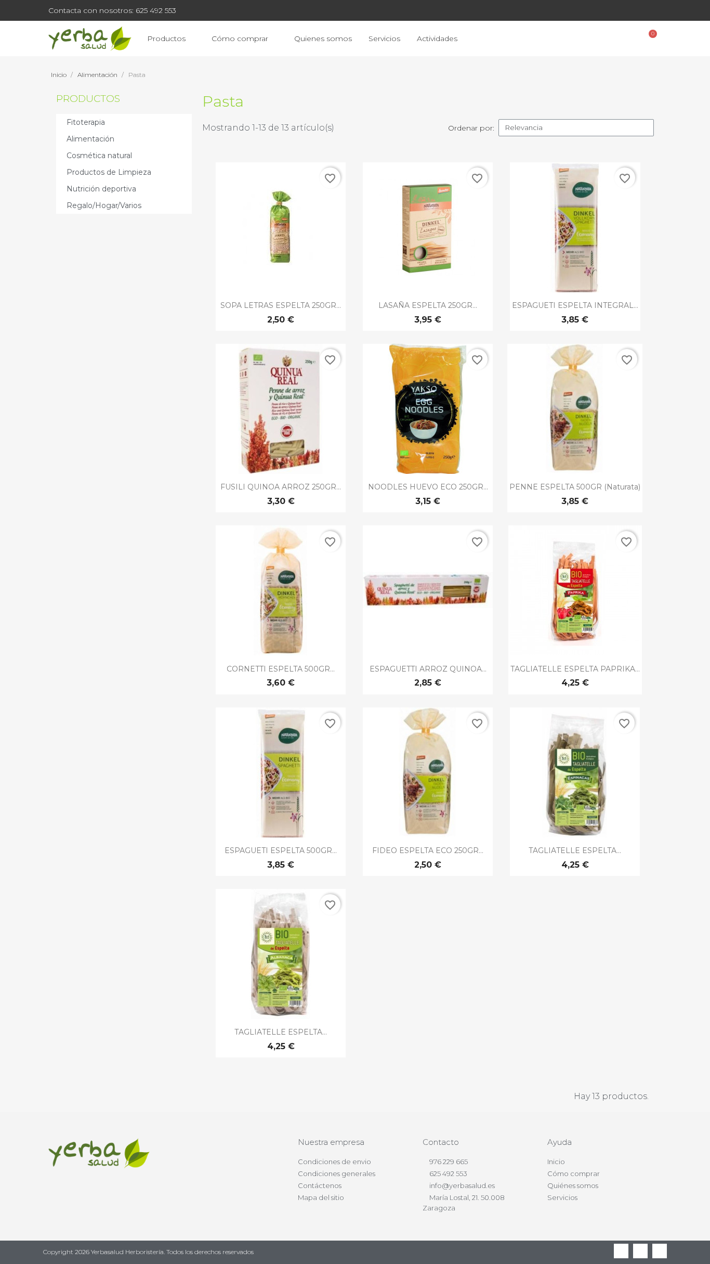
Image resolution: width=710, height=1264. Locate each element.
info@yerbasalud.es (462, 1185)
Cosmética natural (99, 155)
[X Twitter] (640, 1251)
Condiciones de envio (334, 1161)
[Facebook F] (621, 1251)
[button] (594, 39)
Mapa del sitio (321, 1197)
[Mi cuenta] (622, 38)
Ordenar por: (471, 128)
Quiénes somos (572, 1185)
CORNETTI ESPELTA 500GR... (281, 669)
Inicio (556, 1161)
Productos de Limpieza (109, 172)
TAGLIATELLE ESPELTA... (575, 850)
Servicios (384, 38)
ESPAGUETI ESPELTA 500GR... (281, 850)
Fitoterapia (86, 122)
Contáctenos (319, 1185)
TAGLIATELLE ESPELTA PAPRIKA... (575, 669)
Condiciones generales (336, 1173)
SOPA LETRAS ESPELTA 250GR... (280, 305)
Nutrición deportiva (101, 189)
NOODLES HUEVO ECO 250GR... (428, 487)
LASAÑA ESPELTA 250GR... (427, 305)
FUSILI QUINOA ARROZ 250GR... (280, 487)
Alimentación (90, 139)
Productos (166, 38)
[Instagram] (659, 1251)
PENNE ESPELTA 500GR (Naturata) (574, 487)
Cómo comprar (240, 38)
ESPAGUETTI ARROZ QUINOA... (428, 669)
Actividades (437, 38)
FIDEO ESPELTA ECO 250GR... (427, 850)
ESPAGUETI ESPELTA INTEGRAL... (575, 305)
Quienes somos (323, 38)
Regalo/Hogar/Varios (104, 205)
